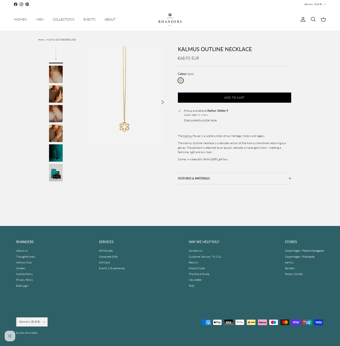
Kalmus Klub (24, 262)
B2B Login (22, 285)
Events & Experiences (112, 268)
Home (41, 39)
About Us (22, 250)
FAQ (191, 285)
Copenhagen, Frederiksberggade (304, 250)
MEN (40, 19)
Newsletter (195, 279)
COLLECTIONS (63, 19)
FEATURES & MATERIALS (194, 178)
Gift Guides (106, 250)
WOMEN (20, 19)
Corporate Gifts (108, 256)
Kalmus (187, 136)
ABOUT (110, 19)
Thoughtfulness (25, 256)
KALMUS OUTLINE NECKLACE (61, 39)
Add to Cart (234, 97)
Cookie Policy (24, 274)
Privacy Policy (24, 279)
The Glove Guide (199, 274)
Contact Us (195, 250)
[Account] (302, 19)
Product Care (197, 268)
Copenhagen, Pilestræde (300, 256)
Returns (193, 262)
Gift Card (104, 262)
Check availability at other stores (200, 120)
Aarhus (289, 262)
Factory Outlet (294, 274)
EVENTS (89, 19)
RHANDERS (31, 332)
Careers (20, 268)
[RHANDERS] (170, 19)
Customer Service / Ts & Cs (205, 256)
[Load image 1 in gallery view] (124, 100)
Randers (290, 268)
